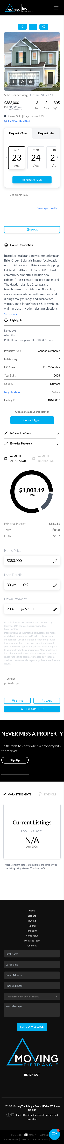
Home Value (32, 935)
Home (32, 910)
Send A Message (32, 1026)
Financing (32, 930)
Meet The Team (32, 940)
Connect (32, 945)
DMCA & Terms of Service (35, 1139)
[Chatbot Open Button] (54, 1134)
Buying (32, 920)
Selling (32, 925)
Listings (32, 915)
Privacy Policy (11, 1139)
